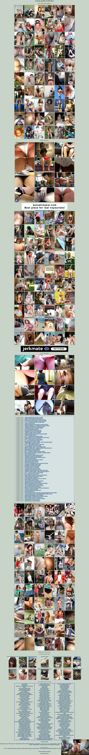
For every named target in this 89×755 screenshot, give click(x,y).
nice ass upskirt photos (30, 458)
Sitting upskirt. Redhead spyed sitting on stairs (36, 496)
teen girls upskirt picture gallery (32, 440)
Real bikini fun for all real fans (32, 466)
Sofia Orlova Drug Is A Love (31, 462)
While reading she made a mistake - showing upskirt (37, 452)
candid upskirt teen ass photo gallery (34, 428)
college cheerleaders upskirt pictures (34, 418)
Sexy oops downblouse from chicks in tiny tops (36, 463)
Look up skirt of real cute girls (35, 472)
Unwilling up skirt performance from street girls (36, 470)
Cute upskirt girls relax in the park (33, 445)
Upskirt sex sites (4, 743)
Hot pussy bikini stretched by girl (33, 490)
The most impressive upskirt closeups (34, 480)
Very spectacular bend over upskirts (33, 484)
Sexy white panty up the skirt (32, 473)
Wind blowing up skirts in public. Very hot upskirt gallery (38, 442)
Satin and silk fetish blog (52, 748)
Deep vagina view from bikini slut (33, 486)
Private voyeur (12, 743)
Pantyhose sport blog (20, 748)
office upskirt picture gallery (31, 460)
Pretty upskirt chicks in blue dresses (34, 476)
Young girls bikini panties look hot (33, 430)
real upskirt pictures (29, 491)
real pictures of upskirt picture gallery (34, 459)
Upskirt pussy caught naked (35, 436)
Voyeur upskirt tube (44, 741)
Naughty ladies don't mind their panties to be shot (37, 437)
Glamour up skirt (36, 744)
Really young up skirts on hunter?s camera (35, 419)
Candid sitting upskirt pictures (32, 443)
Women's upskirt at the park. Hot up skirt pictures (37, 487)
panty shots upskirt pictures (31, 429)
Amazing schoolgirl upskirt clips (36, 422)
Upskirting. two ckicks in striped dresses (35, 426)
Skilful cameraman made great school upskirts (36, 483)
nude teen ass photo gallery (31, 489)
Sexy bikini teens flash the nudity (33, 469)
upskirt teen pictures (30, 423)
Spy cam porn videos (20, 743)
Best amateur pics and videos (53, 744)
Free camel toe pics (35, 748)
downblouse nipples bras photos (33, 464)
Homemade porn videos (45, 743)
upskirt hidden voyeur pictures (32, 499)
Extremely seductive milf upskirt (32, 465)
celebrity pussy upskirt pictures (32, 500)
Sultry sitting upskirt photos (31, 479)
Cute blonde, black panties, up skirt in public (35, 421)
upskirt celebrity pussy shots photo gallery (35, 446)
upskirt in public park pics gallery (33, 432)
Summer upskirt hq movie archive (36, 451)
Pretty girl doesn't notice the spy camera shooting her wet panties (41, 492)
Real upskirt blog (30, 743)
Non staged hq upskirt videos (35, 439)
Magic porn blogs (28, 748)
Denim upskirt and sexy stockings (33, 438)
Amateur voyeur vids (44, 744)
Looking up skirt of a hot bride (32, 468)
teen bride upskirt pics (30, 453)
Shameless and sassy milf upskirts (33, 456)
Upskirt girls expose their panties (33, 482)
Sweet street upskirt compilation (32, 449)
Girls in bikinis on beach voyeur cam (33, 497)
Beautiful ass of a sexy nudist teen (33, 431)
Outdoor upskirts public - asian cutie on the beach (37, 471)
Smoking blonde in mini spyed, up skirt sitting (36, 433)
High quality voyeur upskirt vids (36, 444)
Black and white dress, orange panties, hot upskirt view (38, 448)
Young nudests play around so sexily (34, 417)
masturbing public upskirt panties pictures (35, 457)
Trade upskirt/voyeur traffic (45, 751)
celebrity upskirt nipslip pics (31, 477)
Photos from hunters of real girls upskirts (35, 498)
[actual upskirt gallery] (70, 57)
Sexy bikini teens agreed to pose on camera (35, 478)
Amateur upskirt (37, 743)
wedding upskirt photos (30, 435)
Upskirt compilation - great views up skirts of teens (37, 425)
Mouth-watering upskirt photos (32, 450)
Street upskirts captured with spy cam (34, 455)
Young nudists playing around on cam (34, 485)
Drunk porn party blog (12, 748)
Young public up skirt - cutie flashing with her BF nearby (38, 493)
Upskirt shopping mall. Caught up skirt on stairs (36, 424)
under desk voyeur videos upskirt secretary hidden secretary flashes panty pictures (44, 711)
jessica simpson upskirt (64, 711)
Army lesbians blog (43, 748)
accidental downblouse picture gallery (34, 495)
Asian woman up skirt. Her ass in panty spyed (35, 475)
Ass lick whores (60, 748)
